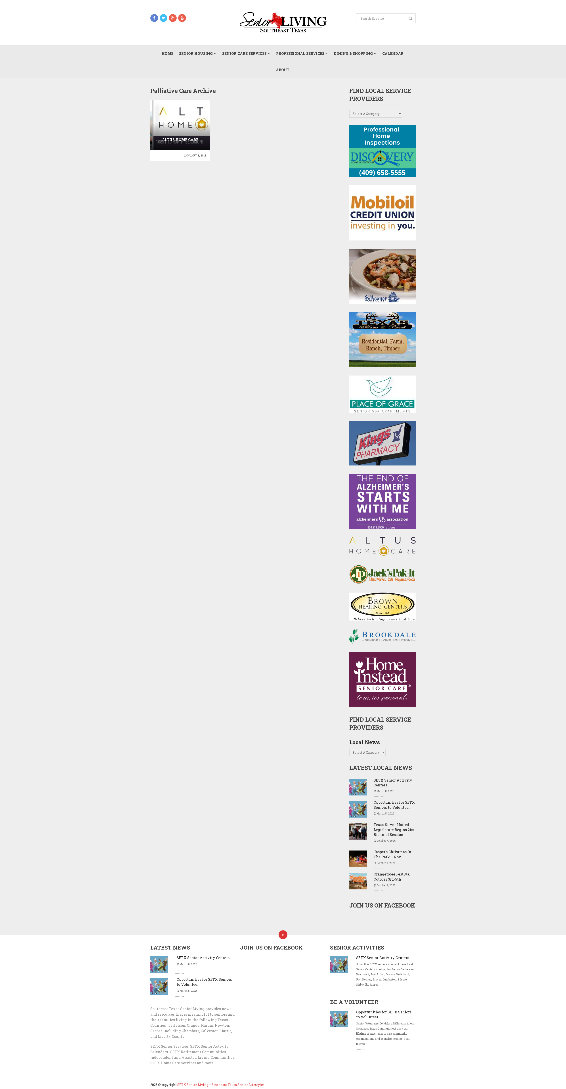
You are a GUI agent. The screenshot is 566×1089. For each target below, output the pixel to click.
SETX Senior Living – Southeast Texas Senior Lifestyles (220, 1085)
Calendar (392, 53)
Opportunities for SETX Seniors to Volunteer (394, 804)
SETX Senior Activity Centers (393, 782)
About (282, 69)
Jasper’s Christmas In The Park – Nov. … (392, 854)
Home (167, 53)
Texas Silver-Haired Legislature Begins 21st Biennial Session (394, 829)
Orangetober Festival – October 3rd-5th (394, 876)
